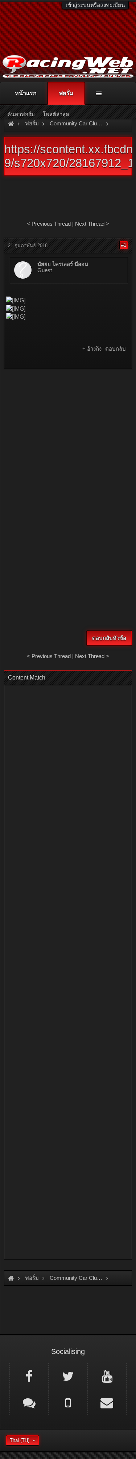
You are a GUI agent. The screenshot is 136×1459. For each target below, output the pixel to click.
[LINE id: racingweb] (29, 1402)
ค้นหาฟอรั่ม (21, 114)
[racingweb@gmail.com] (107, 1402)
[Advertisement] (68, 444)
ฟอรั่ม (66, 93)
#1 (123, 245)
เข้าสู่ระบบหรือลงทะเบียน (95, 5)
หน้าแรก (26, 93)
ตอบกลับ (115, 349)
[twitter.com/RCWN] (68, 1376)
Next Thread (89, 224)
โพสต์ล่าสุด (56, 114)
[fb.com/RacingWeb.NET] (29, 1376)
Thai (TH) (19, 1440)
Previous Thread (51, 224)
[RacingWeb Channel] (107, 1376)
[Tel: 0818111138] (68, 1402)
